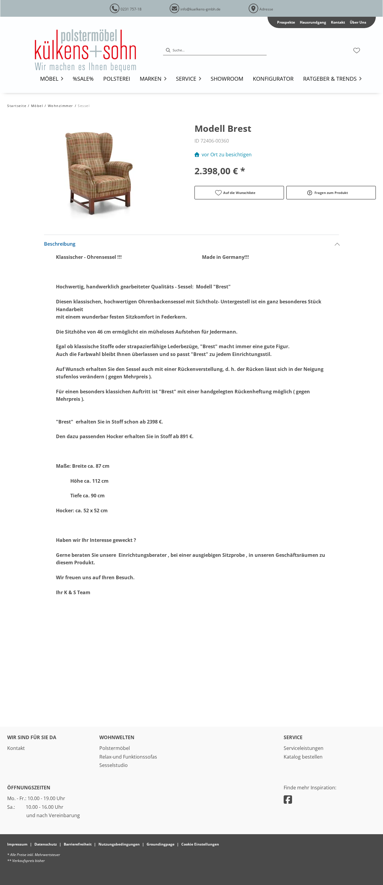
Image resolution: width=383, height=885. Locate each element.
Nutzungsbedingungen (119, 844)
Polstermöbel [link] (114, 748)
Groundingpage (160, 844)
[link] (49, 78)
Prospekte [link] (286, 22)
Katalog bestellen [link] (303, 756)
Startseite (16, 105)
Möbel (37, 105)
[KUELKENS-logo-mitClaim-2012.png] (93, 50)
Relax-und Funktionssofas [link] (128, 756)
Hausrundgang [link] (313, 22)
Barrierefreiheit (78, 844)
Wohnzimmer (60, 105)
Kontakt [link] (338, 22)
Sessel (83, 105)
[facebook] (288, 799)
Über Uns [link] (358, 22)
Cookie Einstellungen (200, 844)
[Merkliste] (356, 50)
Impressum (17, 844)
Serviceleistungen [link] (303, 748)
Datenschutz (45, 844)
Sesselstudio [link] (113, 765)
